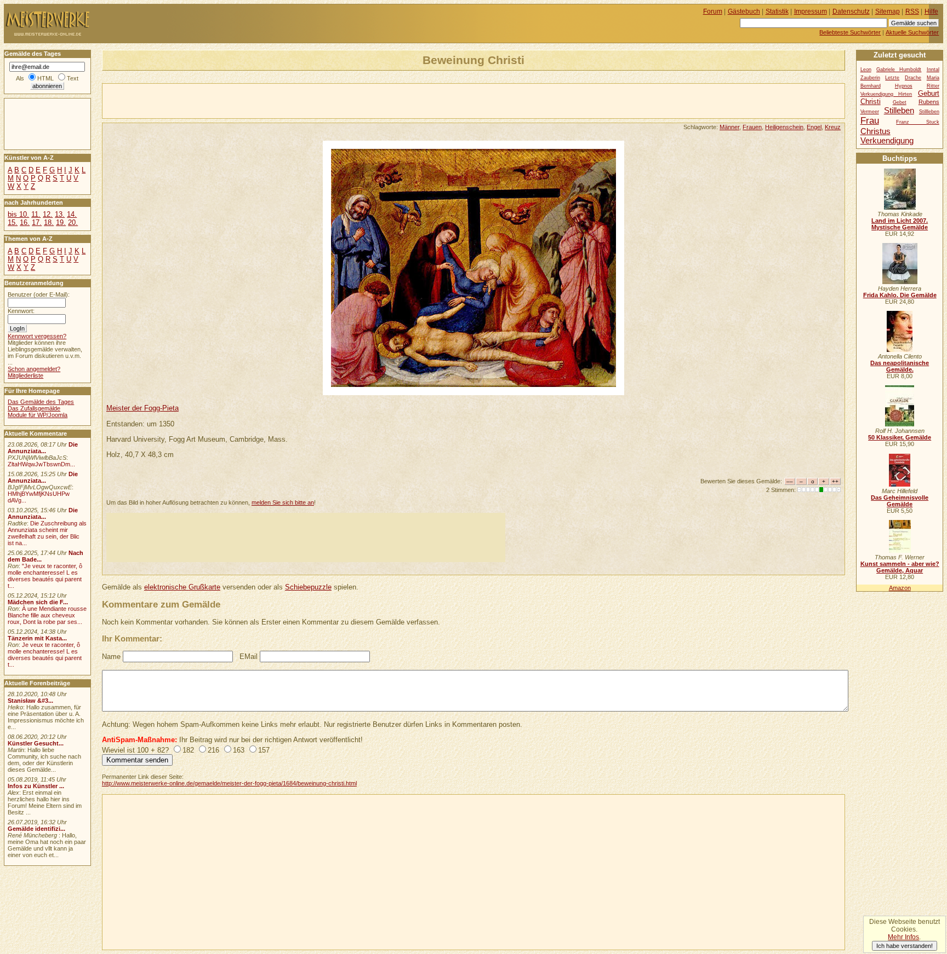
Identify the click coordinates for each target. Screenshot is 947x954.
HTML (45, 78)
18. (49, 222)
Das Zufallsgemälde (34, 408)
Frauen (752, 127)
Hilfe (931, 11)
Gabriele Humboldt (898, 69)
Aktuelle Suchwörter (912, 32)
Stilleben (899, 110)
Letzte (892, 77)
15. (13, 222)
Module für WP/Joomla (37, 415)
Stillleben (929, 111)
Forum (712, 11)
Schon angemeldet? (34, 369)
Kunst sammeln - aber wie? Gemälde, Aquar (899, 567)
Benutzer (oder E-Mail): (39, 294)
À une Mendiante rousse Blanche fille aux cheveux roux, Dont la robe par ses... (47, 615)
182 (188, 750)
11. (36, 214)
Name (111, 656)
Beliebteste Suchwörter (850, 32)
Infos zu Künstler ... (36, 786)
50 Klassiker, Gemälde (899, 437)
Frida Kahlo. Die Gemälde (900, 295)
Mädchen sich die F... (38, 602)
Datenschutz (851, 11)
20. (73, 222)
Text (72, 78)
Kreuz (833, 127)
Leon (865, 69)
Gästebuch (744, 11)
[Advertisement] (230, 100)
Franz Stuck (917, 122)
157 (264, 750)
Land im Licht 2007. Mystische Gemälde (899, 223)
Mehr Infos (903, 937)
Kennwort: (21, 311)
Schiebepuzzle (308, 587)
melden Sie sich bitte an (283, 502)
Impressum (810, 11)
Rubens (929, 102)
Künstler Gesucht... (36, 743)
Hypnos (903, 86)
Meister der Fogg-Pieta (142, 408)
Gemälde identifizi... (36, 828)
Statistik (777, 11)
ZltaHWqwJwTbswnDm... (41, 464)
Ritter (933, 86)
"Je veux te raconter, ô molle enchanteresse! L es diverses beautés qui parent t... (45, 576)
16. (25, 222)
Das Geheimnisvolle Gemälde (899, 500)
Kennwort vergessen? (37, 336)
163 (238, 750)
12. (48, 214)
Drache (913, 77)
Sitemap (887, 11)
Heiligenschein (784, 127)
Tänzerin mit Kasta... (37, 638)
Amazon (900, 588)
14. (72, 214)
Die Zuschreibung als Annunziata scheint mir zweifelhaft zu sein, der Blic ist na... (47, 533)
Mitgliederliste (25, 375)
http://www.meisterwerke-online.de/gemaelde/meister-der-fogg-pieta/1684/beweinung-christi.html (229, 783)
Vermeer (869, 111)
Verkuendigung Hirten (886, 94)
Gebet (899, 102)
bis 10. (18, 214)
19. (61, 222)
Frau (869, 120)
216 (213, 750)
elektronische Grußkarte (182, 587)
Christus (875, 131)
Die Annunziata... (43, 447)
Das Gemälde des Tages (41, 401)
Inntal (933, 69)
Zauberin (870, 77)
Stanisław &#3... (30, 700)
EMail (248, 656)
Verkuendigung (887, 140)
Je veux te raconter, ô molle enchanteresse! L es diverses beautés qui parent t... (45, 654)
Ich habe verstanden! (904, 946)
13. (60, 214)
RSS (912, 11)
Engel (814, 127)
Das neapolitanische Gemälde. (899, 366)
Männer (729, 127)
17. (37, 222)
